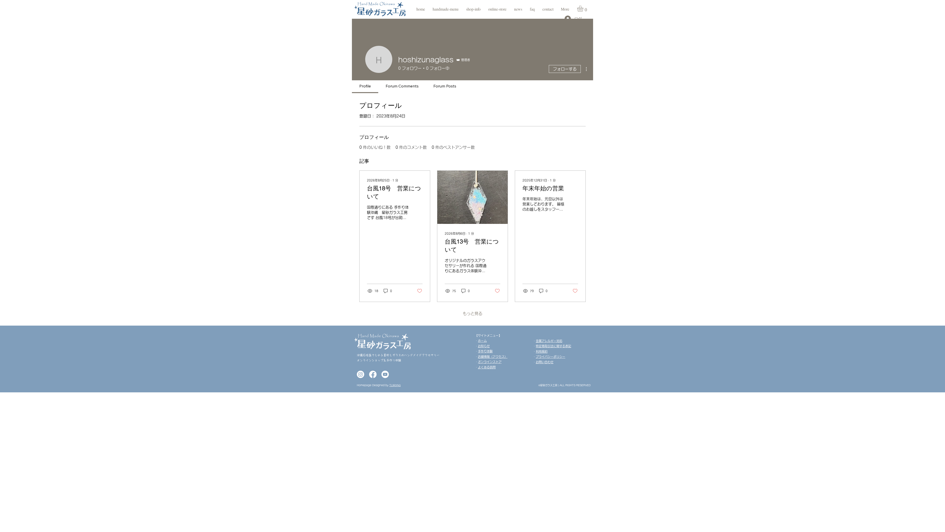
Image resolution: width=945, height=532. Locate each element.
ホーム (482, 340)
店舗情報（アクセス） (492, 356)
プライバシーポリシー (550, 356)
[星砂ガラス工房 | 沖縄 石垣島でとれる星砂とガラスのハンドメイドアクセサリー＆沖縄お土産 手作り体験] (360, 374)
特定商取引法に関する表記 (553, 346)
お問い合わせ (544, 362)
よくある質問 (487, 367)
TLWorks (395, 385)
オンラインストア (490, 361)
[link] (584, 8)
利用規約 (542, 351)
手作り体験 (485, 351)
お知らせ (484, 346)
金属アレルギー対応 (549, 340)
